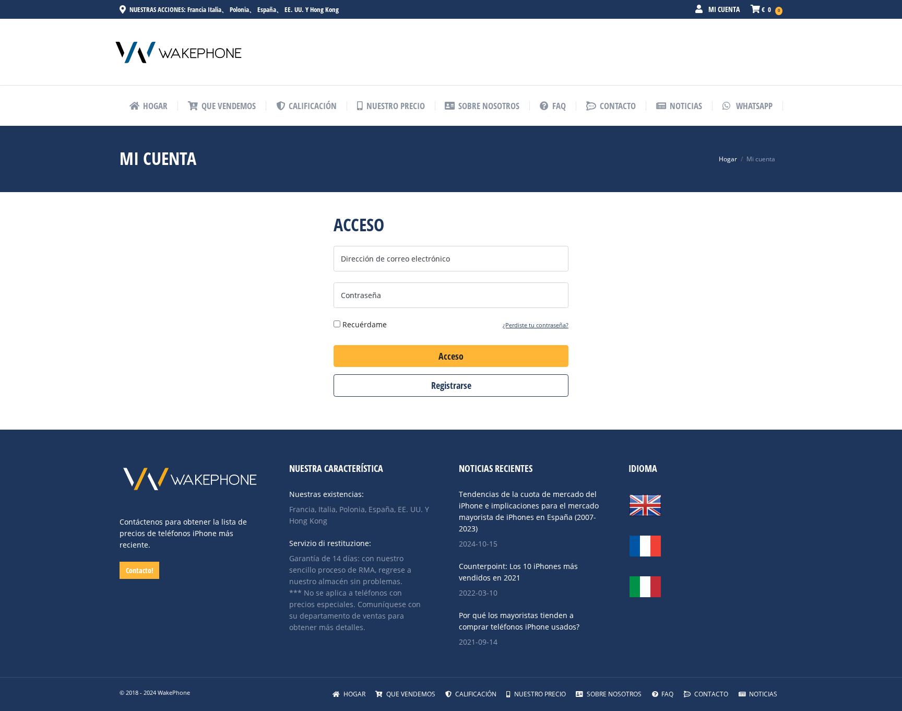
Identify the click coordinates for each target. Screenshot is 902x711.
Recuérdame (363, 324)
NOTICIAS (762, 694)
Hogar (728, 159)
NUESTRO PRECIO (539, 694)
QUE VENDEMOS (410, 694)
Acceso (451, 356)
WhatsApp (753, 106)
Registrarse (451, 385)
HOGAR (353, 694)
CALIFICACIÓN (475, 694)
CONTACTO (710, 694)
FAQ (666, 694)
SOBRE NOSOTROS (613, 694)
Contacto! (139, 570)
